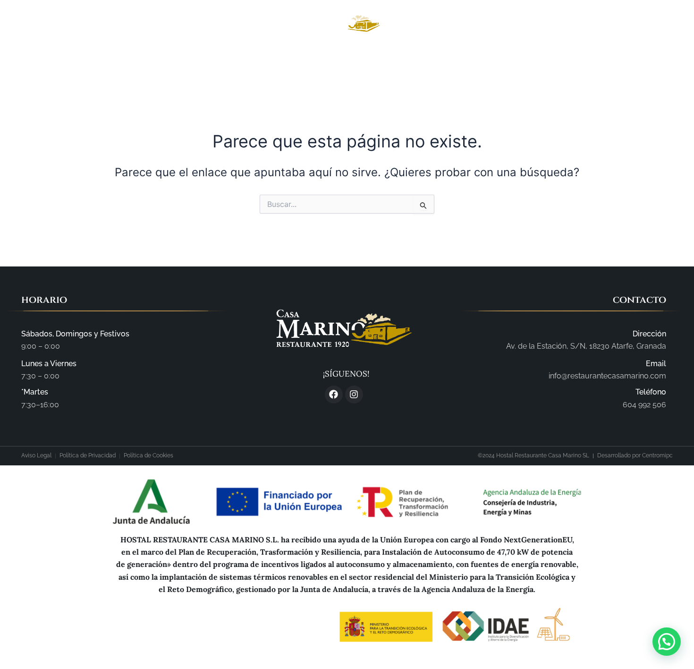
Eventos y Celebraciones (426, 62)
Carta (345, 62)
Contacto (515, 62)
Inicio (170, 62)
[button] (666, 641)
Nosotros (220, 62)
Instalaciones (286, 62)
